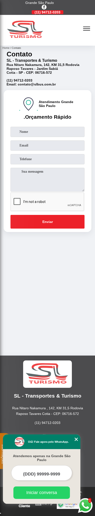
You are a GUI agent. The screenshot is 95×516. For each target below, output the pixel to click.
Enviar (47, 222)
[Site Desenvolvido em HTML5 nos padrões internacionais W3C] (44, 504)
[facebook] (44, 7)
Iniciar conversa (41, 492)
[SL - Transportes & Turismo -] (25, 40)
